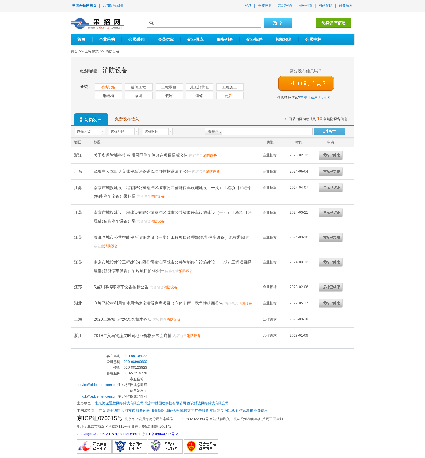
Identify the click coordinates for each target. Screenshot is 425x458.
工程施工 (229, 87)
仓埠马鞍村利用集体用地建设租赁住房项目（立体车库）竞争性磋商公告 (159, 303)
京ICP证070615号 (101, 418)
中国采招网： (87, 411)
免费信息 (261, 411)
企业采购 (107, 39)
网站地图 (231, 411)
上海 (78, 319)
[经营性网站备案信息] (201, 446)
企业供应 (195, 39)
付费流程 (346, 5)
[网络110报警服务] (165, 446)
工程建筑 (92, 51)
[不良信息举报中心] (94, 446)
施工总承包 (199, 87)
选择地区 (118, 131)
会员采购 (136, 39)
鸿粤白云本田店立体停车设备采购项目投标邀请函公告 (143, 171)
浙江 (78, 155)
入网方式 (128, 411)
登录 (248, 5)
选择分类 (84, 131)
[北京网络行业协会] (129, 446)
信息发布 (246, 411)
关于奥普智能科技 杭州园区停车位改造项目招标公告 (141, 155)
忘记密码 (285, 5)
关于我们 (113, 411)
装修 (199, 96)
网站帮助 (325, 5)
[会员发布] (91, 119)
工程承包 (168, 87)
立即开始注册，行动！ (317, 97)
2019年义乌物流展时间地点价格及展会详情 (133, 335)
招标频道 (284, 39)
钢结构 (108, 96)
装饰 (169, 96)
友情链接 (216, 411)
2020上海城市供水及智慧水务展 (123, 319)
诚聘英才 (187, 411)
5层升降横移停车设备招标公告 (122, 287)
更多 (228, 96)
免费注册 (265, 5)
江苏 (78, 187)
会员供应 (166, 39)
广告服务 (202, 411)
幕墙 (138, 96)
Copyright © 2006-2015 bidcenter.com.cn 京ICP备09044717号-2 (127, 434)
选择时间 (151, 131)
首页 (81, 39)
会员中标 (313, 39)
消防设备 (112, 51)
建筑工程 (138, 87)
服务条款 (158, 411)
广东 (78, 171)
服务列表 (305, 5)
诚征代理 (172, 411)
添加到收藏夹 (113, 5)
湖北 (78, 303)
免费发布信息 (333, 22)
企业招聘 (254, 39)
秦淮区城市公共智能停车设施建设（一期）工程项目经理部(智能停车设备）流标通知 (170, 237)
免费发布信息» (128, 119)
